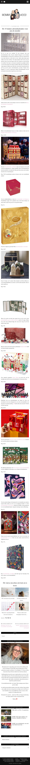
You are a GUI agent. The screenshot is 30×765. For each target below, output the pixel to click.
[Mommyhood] (15, 14)
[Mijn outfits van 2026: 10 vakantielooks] (6, 712)
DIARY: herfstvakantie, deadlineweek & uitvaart (22, 626)
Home (16, 758)
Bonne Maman (16, 377)
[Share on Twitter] (7, 618)
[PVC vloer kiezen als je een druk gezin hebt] (8, 592)
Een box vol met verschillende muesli (17, 439)
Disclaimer (24, 759)
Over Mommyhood (8, 759)
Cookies (17, 759)
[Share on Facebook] (5, 618)
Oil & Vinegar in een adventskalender (21, 467)
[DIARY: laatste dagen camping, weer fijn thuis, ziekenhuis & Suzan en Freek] (6, 719)
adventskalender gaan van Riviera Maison (9, 320)
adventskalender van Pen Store (7, 505)
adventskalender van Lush (6, 537)
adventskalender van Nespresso (22, 199)
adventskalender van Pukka (8, 573)
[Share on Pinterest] (9, 618)
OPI (14, 403)
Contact (18, 760)
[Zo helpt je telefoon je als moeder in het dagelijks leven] (22, 592)
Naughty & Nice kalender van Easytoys (9, 132)
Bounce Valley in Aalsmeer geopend (6, 625)
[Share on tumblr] (10, 618)
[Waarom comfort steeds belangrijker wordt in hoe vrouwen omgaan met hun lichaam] (22, 606)
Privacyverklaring (8, 760)
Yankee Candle (24, 346)
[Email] (4, 1)
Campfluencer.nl (20, 761)
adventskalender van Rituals (10, 166)
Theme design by (15, 763)
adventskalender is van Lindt (21, 246)
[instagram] (1, 1)
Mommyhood (23, 758)
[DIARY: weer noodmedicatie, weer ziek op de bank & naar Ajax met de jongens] (6, 725)
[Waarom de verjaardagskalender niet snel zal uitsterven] (8, 606)
